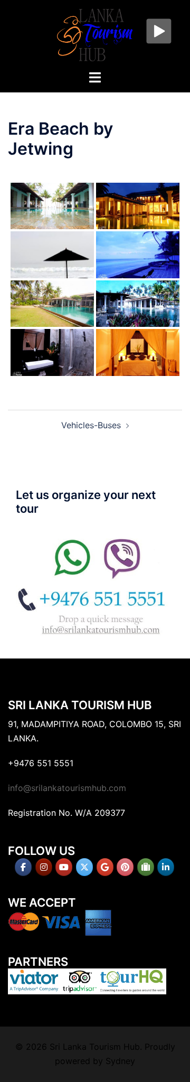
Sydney (120, 1061)
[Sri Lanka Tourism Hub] (94, 34)
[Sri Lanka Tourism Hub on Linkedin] (165, 867)
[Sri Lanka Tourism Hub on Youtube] (63, 867)
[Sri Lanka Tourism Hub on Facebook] (23, 867)
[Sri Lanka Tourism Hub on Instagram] (43, 867)
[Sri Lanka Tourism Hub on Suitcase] (145, 867)
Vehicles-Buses (91, 425)
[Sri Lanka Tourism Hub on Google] (105, 867)
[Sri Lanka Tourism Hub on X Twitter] (84, 867)
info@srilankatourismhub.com (67, 788)
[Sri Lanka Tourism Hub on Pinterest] (125, 867)
